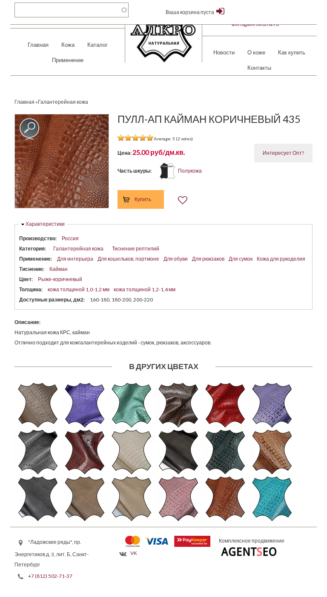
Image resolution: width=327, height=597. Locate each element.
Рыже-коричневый (60, 279)
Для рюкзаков (208, 259)
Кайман (58, 269)
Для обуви (176, 259)
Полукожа (190, 171)
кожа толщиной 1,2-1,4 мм (144, 289)
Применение (67, 60)
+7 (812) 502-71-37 (50, 576)
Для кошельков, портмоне (128, 259)
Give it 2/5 (128, 137)
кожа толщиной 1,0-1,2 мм (78, 289)
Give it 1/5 (121, 137)
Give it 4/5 (142, 137)
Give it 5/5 (150, 137)
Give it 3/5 (135, 137)
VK (133, 553)
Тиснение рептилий (135, 248)
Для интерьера (75, 259)
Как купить (291, 52)
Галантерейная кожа (78, 248)
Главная (38, 44)
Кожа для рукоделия (281, 259)
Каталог (97, 44)
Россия (70, 238)
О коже (256, 52)
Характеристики (45, 224)
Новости (224, 52)
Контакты (259, 67)
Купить (143, 199)
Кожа (68, 44)
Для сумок (240, 259)
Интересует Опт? (283, 153)
